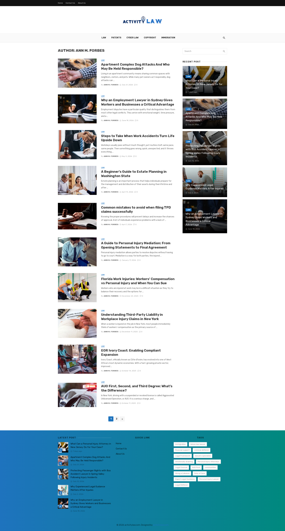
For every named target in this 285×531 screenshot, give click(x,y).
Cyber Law (132, 37)
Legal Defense (181, 485)
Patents (116, 37)
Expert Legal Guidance (185, 479)
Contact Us (70, 3)
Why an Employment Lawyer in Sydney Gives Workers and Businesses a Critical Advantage (137, 102)
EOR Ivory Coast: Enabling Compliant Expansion (131, 352)
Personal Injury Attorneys (208, 462)
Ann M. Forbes (111, 85)
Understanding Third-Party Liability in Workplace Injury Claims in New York (132, 317)
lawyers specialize (203, 456)
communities (210, 467)
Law (104, 37)
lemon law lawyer (197, 444)
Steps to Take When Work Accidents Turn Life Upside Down (137, 138)
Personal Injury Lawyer (209, 479)
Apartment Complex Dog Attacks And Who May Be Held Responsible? (135, 66)
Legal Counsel (181, 467)
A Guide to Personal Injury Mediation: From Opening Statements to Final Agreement (135, 245)
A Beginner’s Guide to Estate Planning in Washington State (134, 174)
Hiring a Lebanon (182, 473)
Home (60, 3)
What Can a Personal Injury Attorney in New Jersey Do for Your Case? (204, 84)
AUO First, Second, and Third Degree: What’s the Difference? (136, 388)
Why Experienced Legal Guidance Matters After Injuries (205, 186)
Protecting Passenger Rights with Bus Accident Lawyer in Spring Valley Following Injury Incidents (203, 151)
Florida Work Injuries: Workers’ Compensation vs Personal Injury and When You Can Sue (138, 281)
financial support (182, 450)
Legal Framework (182, 456)
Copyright (150, 37)
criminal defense (201, 450)
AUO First (196, 467)
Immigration (168, 37)
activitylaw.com (161, 525)
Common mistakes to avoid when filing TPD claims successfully (136, 209)
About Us (82, 3)
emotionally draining (184, 462)
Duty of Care (199, 473)
